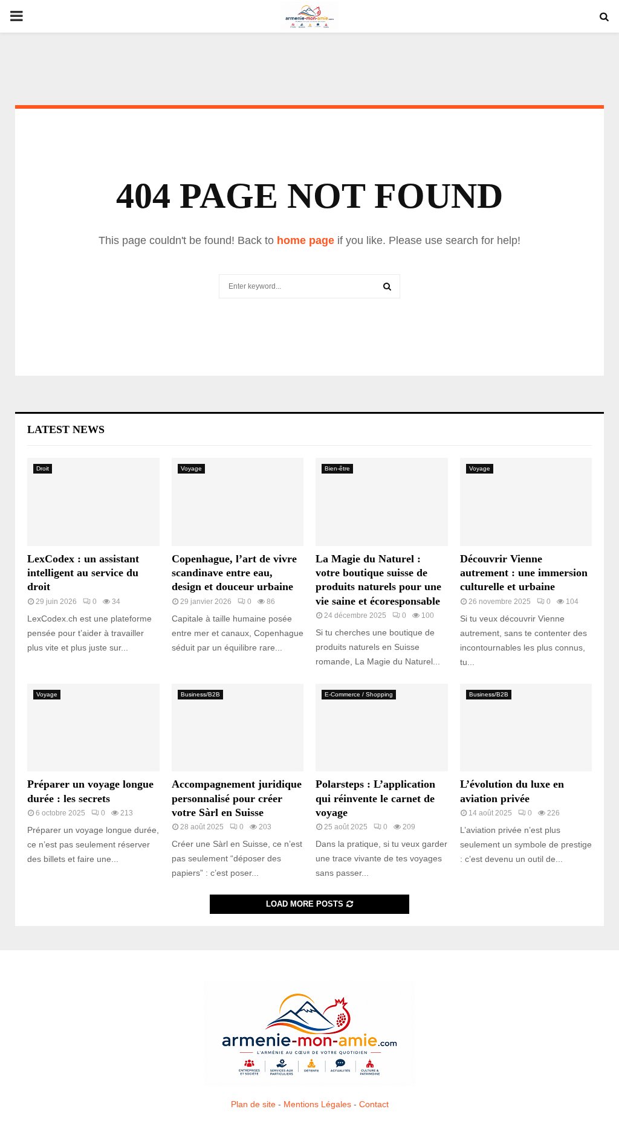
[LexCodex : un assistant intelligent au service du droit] (93, 502)
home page (305, 240)
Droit (42, 468)
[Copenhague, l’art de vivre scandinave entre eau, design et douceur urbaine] (238, 502)
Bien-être (337, 468)
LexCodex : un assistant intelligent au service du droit (83, 573)
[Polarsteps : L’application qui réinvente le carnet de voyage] (382, 728)
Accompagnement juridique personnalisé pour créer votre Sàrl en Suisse (237, 798)
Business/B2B (200, 694)
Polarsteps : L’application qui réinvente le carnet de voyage (375, 798)
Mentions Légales (317, 1104)
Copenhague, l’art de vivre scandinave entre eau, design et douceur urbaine (234, 573)
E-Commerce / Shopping (359, 694)
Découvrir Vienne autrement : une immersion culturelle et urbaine (524, 573)
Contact (374, 1104)
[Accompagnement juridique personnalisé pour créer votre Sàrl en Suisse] (238, 728)
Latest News (66, 429)
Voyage (191, 468)
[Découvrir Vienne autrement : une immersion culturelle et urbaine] (526, 502)
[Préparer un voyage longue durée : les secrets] (93, 728)
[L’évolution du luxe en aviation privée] (526, 728)
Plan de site (253, 1104)
